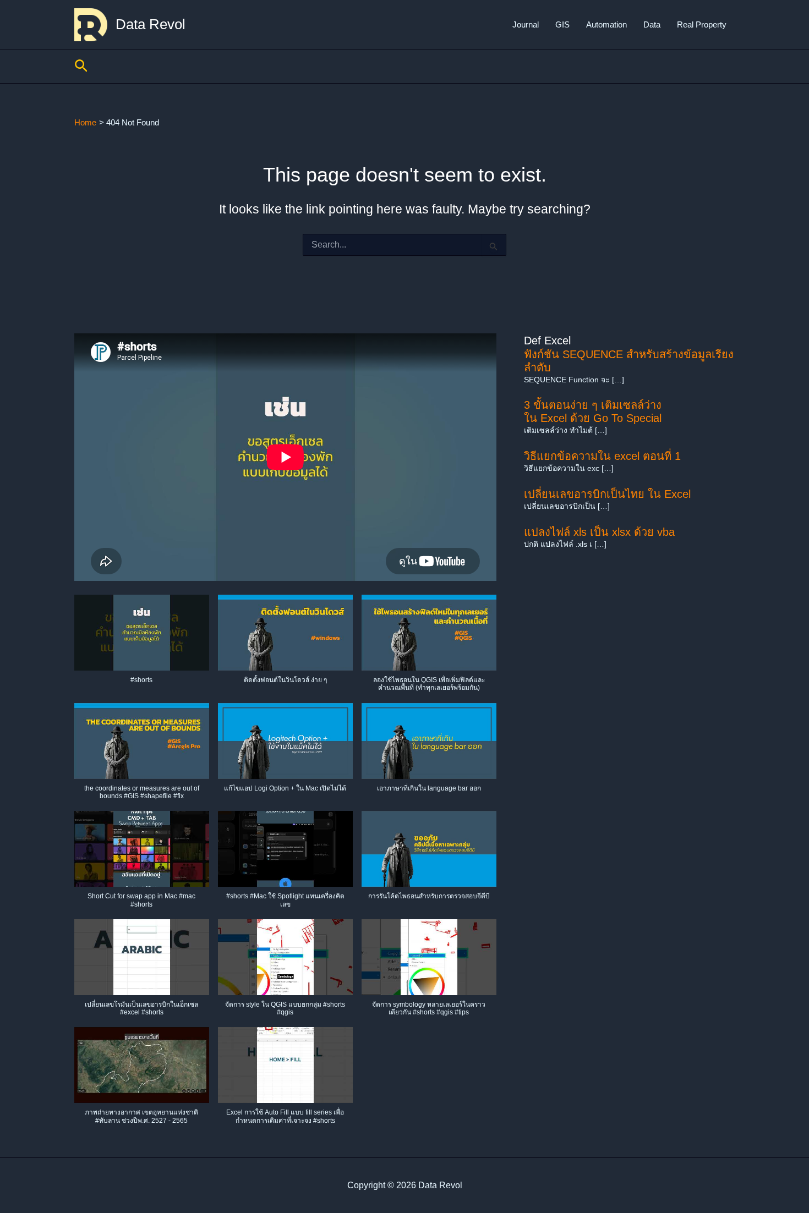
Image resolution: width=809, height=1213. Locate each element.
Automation (606, 24)
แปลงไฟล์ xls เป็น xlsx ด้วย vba (599, 532)
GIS (562, 24)
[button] (81, 66)
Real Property (701, 24)
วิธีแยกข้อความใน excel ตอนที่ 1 (602, 456)
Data (651, 24)
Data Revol (150, 24)
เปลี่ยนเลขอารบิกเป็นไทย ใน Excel (607, 494)
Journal (525, 24)
